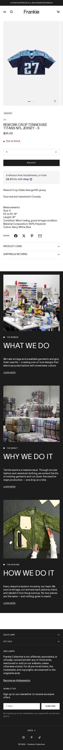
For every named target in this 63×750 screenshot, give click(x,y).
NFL (5, 120)
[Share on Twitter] (24, 236)
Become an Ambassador (16, 681)
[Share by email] (40, 236)
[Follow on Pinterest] (31, 737)
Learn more (9, 372)
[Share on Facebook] (16, 236)
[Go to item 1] (29, 101)
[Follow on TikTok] (39, 737)
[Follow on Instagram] (23, 737)
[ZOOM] (55, 101)
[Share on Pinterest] (32, 236)
